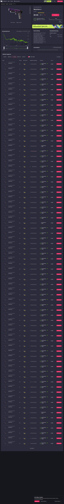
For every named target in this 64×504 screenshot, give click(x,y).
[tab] (5, 57)
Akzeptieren (37, 501)
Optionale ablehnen (43, 501)
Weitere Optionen (57, 501)
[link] (3, 3)
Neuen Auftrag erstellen (57, 47)
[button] (55, 1)
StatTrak (31, 56)
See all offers (59, 56)
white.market (3, 3)
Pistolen (7, 3)
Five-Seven (10, 3)
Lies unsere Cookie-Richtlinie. (38, 499)
